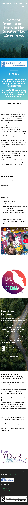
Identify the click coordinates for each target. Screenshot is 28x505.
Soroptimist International (7, 493)
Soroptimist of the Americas (8, 490)
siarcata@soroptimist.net (18, 475)
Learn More (14, 356)
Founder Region (5, 488)
